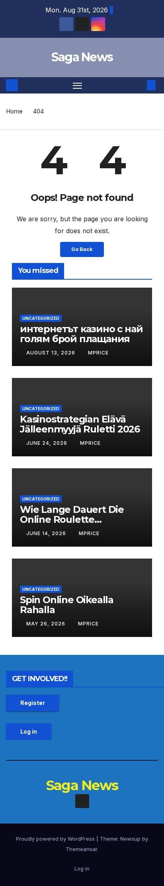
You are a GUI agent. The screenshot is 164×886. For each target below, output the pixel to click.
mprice (98, 353)
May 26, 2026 (46, 624)
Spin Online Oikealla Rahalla (66, 604)
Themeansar (81, 849)
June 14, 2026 (47, 533)
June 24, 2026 (47, 443)
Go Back (82, 249)
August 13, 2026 (51, 353)
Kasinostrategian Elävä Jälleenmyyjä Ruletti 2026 (80, 424)
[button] (139, 85)
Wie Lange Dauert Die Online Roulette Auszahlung (72, 519)
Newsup (130, 838)
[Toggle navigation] (77, 85)
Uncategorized (40, 318)
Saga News (82, 57)
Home (14, 111)
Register (32, 702)
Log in (28, 731)
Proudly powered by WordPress (56, 838)
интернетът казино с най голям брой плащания (81, 334)
